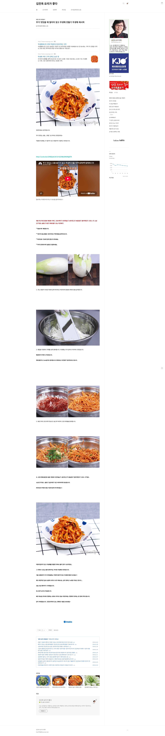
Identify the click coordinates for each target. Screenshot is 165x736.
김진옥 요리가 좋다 (46, 3)
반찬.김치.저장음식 (43, 639)
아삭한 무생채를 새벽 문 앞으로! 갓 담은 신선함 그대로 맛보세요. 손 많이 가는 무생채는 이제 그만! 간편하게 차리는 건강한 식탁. (62, 60)
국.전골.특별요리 (113, 104)
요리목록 (45, 10)
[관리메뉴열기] (162, 3)
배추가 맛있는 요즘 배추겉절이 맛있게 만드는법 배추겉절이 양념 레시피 (56, 644)
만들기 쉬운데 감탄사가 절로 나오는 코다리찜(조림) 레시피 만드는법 (55, 642)
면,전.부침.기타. (113, 112)
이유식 (111, 114)
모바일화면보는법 (76, 10)
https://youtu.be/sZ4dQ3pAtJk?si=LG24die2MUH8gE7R (54, 157)
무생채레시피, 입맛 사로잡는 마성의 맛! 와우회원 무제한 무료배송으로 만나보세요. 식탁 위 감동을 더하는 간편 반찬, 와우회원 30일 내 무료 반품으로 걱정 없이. (67, 47)
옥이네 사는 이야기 (114, 123)
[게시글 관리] (44, 630)
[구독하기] (162, 368)
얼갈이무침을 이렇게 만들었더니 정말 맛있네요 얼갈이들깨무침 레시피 (55, 659)
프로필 (64, 10)
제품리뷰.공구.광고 (114, 129)
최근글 (110, 92)
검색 (123, 3)
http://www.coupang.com (45, 41)
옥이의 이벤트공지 (113, 126)
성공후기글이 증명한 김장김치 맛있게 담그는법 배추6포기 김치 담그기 (55, 655)
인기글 (116, 92)
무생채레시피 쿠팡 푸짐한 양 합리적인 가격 (52, 44)
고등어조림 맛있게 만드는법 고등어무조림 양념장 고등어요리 (53, 646)
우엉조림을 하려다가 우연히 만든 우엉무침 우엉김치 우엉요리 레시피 (55, 665)
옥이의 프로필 (112, 101)
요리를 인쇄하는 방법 (114, 131)
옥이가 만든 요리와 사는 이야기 (117, 98)
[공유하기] (42, 630)
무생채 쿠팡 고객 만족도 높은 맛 (48, 57)
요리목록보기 (112, 117)
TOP (127, 730)
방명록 (55, 10)
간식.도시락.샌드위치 (114, 109)
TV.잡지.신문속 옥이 (114, 120)
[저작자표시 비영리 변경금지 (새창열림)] (56, 630)
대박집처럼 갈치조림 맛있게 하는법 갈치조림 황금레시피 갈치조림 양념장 (56, 652)
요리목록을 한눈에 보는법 (115, 76)
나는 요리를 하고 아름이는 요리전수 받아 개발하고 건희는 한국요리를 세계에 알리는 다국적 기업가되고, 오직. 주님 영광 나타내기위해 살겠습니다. (65, 706)
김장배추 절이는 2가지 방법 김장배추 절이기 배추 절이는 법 (53, 657)
